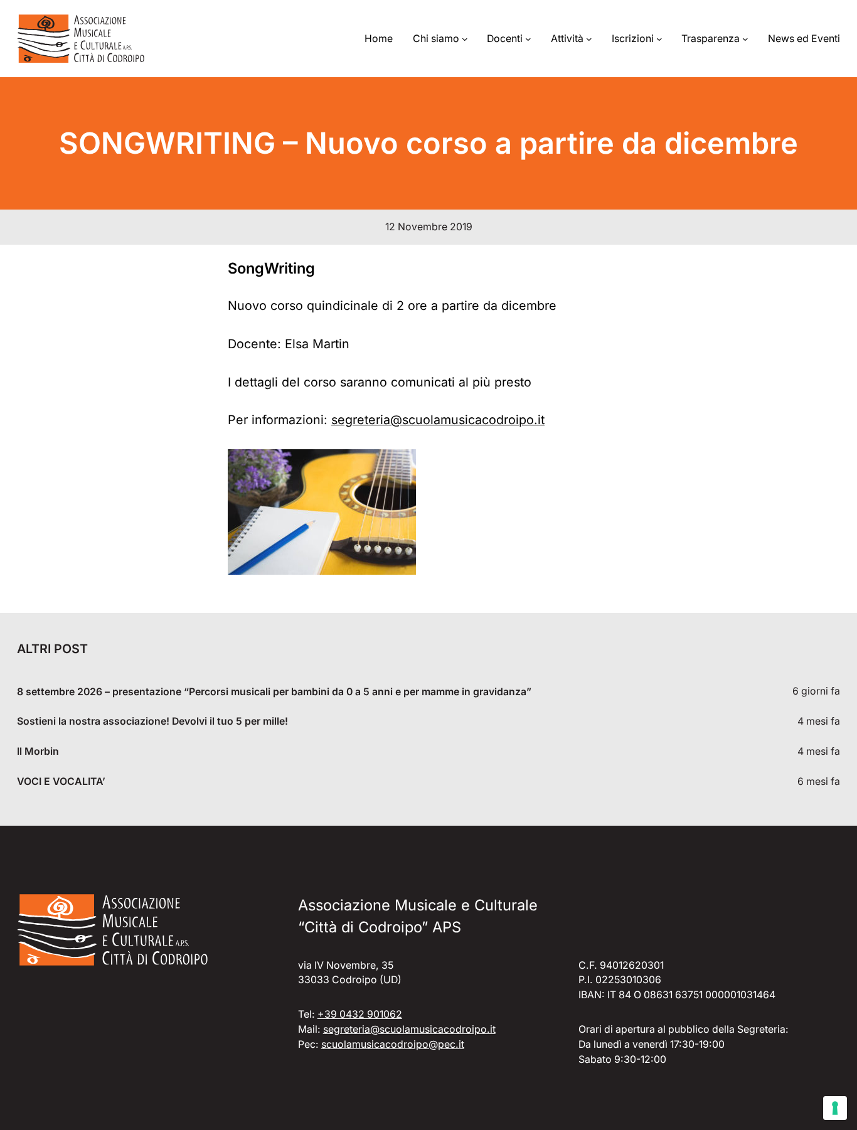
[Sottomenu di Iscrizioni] (659, 39)
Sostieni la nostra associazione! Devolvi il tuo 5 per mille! (152, 721)
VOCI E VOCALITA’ (61, 781)
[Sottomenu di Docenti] (528, 39)
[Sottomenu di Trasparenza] (745, 39)
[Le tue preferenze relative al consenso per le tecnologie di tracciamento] (835, 1108)
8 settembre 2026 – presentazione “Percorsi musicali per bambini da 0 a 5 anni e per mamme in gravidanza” (274, 692)
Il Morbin (38, 751)
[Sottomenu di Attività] (589, 39)
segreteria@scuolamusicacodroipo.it (438, 419)
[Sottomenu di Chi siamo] (465, 39)
